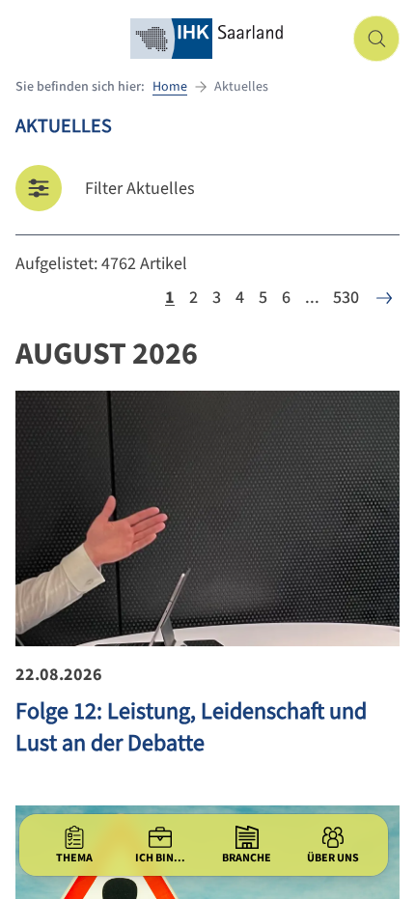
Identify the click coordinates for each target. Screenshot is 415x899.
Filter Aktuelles (140, 189)
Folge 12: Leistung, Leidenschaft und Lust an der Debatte (191, 727)
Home (169, 86)
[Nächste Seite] (384, 298)
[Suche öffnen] (376, 38)
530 (346, 298)
